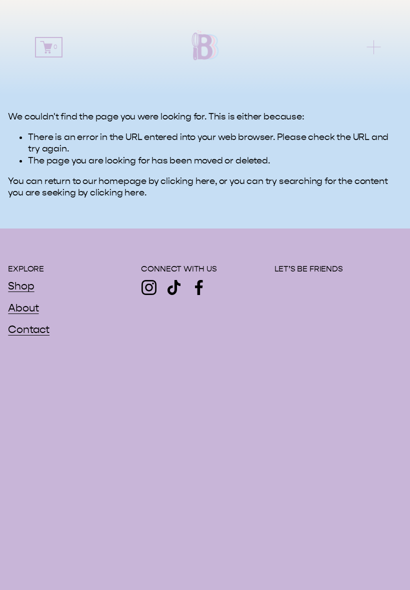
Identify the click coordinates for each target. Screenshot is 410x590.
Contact (29, 330)
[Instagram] (149, 288)
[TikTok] (174, 288)
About (23, 308)
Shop (21, 286)
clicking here (187, 181)
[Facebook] (199, 288)
